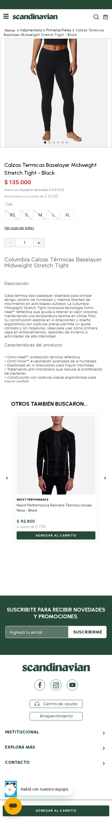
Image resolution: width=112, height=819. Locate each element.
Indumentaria (31, 30)
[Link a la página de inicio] (10, 31)
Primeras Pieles (58, 30)
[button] (96, 17)
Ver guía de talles (19, 228)
